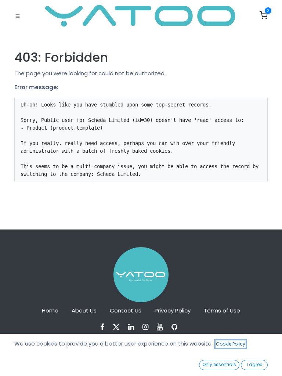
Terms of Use (222, 310)
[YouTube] (162, 326)
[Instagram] (147, 326)
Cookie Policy (230, 344)
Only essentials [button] (219, 364)
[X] (118, 326)
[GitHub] (176, 326)
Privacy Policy (173, 310)
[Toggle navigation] (17, 15)
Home (50, 310)
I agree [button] (254, 364)
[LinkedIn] (133, 326)
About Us (84, 310)
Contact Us (125, 310)
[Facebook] (104, 326)
